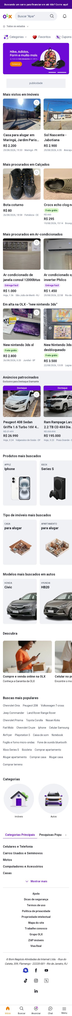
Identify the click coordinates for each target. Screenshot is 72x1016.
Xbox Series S (11, 749)
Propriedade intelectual (36, 916)
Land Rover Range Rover (41, 712)
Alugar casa (56, 757)
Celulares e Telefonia (18, 846)
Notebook (57, 735)
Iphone (42, 727)
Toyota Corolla (34, 720)
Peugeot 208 (30, 705)
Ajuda (36, 893)
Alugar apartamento (15, 757)
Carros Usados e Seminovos (23, 853)
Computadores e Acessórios (23, 866)
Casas (7, 873)
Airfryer (7, 735)
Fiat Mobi (8, 727)
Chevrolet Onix (11, 705)
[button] (36, 16)
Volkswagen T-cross (52, 705)
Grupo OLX (36, 934)
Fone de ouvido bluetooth (52, 742)
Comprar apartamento (48, 749)
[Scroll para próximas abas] (65, 835)
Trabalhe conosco (36, 928)
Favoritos (44, 37)
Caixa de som (41, 735)
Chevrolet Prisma (13, 720)
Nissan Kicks (53, 720)
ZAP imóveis (36, 940)
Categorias (17, 37)
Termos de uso (36, 905)
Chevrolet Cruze (25, 727)
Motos (7, 860)
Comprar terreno (13, 764)
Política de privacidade (36, 911)
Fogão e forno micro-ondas (19, 742)
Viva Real (36, 946)
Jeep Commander (13, 712)
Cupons (66, 37)
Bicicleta (27, 749)
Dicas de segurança (36, 899)
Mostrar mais (39, 881)
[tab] (20, 835)
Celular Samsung (59, 727)
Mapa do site (36, 922)
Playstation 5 (22, 735)
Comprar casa (38, 757)
